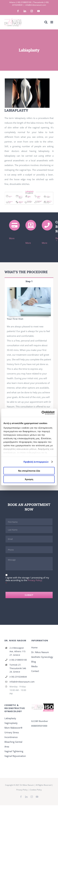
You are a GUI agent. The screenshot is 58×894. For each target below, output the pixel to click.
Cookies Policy (36, 789)
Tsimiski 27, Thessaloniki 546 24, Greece (18, 668)
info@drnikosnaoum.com (35, 5)
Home (34, 647)
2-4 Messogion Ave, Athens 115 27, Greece (17, 651)
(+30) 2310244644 (18, 676)
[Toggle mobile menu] (52, 22)
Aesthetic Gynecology (42, 656)
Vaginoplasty (11, 722)
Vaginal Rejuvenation (15, 755)
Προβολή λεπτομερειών (36, 462)
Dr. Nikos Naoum (40, 652)
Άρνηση (29, 479)
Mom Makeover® (13, 727)
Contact (35, 671)
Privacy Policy (35, 580)
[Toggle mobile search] (45, 22)
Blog (33, 661)
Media (34, 666)
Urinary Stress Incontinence (11, 735)
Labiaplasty (10, 718)
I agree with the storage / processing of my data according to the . (27, 579)
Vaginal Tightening (13, 751)
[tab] (29, 281)
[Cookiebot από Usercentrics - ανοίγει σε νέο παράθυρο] (42, 413)
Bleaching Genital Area (13, 744)
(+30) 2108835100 (23, 2)
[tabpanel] (29, 352)
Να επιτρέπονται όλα (29, 470)
